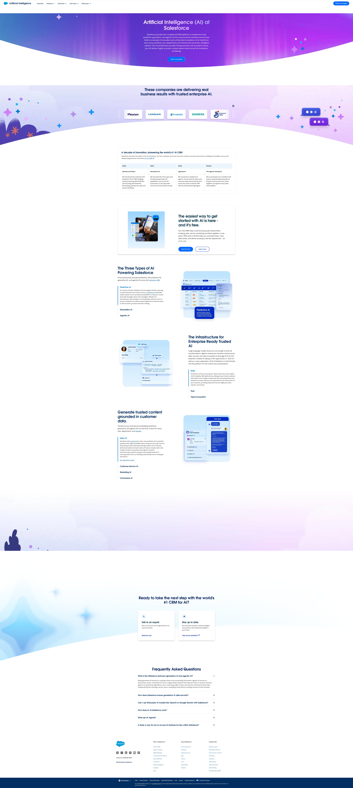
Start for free (185, 249)
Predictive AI (151, 292)
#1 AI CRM (148, 158)
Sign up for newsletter (190, 635)
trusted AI (133, 441)
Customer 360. (154, 280)
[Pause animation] (233, 106)
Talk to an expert (176, 59)
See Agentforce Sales (127, 460)
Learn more (202, 249)
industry (138, 431)
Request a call (146, 635)
